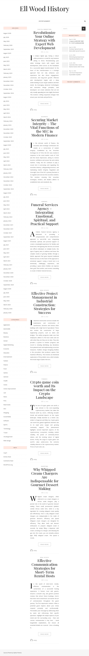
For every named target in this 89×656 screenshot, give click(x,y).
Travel (5, 432)
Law (4, 393)
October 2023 (7, 137)
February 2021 (7, 265)
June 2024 (6, 105)
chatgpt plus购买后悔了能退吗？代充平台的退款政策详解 (76, 42)
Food (5, 369)
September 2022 (8, 189)
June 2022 (6, 201)
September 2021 (8, 237)
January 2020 (7, 313)
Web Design (7, 440)
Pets (4, 401)
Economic (6, 349)
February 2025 (7, 73)
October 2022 (7, 185)
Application (6, 325)
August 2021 (7, 241)
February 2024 (7, 121)
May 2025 (6, 65)
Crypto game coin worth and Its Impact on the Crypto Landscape (44, 390)
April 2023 (6, 161)
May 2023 (6, 157)
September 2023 (8, 141)
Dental (5, 341)
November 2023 (8, 133)
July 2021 (6, 245)
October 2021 (7, 233)
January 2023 (7, 173)
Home (5, 385)
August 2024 (7, 97)
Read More (45, 103)
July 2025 (6, 57)
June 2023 (6, 153)
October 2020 (7, 281)
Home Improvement (9, 389)
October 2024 (7, 89)
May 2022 (6, 205)
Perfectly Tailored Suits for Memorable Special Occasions (77, 50)
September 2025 (8, 49)
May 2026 (6, 41)
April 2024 (6, 113)
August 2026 (7, 33)
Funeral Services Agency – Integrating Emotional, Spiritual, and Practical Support (45, 214)
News (5, 397)
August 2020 (7, 289)
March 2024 (7, 117)
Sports (5, 425)
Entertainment (44, 21)
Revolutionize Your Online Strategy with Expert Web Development (44, 40)
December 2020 (8, 273)
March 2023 (7, 165)
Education (6, 353)
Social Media (7, 417)
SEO (4, 409)
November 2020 (8, 277)
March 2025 (7, 69)
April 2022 (6, 209)
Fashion (5, 361)
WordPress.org (8, 465)
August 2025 (7, 53)
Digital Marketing (8, 345)
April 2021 (6, 257)
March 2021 (7, 261)
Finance (5, 365)
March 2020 (7, 305)
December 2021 (8, 225)
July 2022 (6, 197)
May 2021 (6, 253)
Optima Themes (17, 652)
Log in (5, 453)
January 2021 (7, 269)
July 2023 (6, 149)
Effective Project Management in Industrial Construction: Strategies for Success (44, 303)
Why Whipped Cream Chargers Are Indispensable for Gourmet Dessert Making (45, 479)
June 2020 (6, 297)
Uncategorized (7, 436)
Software (6, 421)
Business (6, 337)
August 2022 (7, 193)
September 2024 (8, 93)
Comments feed (8, 461)
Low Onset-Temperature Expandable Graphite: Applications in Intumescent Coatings (76, 74)
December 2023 (8, 129)
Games (5, 373)
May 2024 (6, 109)
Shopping (6, 413)
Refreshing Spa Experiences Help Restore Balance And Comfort (76, 58)
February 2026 (7, 45)
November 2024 (8, 85)
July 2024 (6, 101)
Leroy (35, 110)
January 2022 (7, 221)
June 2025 (6, 61)
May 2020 (6, 301)
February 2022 (7, 217)
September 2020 (8, 285)
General (5, 377)
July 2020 (6, 293)
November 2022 (8, 181)
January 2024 (7, 125)
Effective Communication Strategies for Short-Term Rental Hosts (45, 568)
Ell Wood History (44, 8)
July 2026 (6, 37)
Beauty (5, 333)
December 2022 (8, 177)
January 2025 (7, 77)
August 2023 (7, 145)
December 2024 (8, 81)
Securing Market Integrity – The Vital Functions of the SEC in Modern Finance (44, 127)
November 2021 (8, 229)
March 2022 (7, 213)
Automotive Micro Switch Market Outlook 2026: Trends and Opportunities (76, 66)
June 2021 (6, 249)
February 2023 (7, 169)
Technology (6, 428)
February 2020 (7, 309)
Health (5, 381)
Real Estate (6, 405)
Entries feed (7, 457)
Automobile (6, 329)
